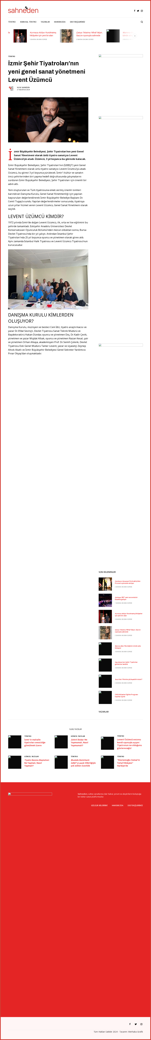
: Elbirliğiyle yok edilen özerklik (83, 763)
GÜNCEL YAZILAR (78, 736)
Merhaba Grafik (135, 1031)
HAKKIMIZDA (117, 805)
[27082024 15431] (48, 279)
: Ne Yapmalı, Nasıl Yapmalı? (36, 763)
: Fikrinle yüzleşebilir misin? (128, 679)
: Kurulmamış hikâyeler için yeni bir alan (37, 34)
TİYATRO (11, 56)
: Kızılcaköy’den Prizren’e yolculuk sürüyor (127, 582)
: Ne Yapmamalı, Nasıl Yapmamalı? (79, 743)
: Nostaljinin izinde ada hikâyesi (129, 34)
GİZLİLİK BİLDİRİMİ (99, 805)
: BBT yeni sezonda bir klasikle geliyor (126, 598)
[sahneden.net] (23, 9)
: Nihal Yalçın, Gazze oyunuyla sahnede (84, 34)
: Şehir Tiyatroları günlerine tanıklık (126, 663)
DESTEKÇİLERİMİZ (135, 805)
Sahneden (26, 87)
